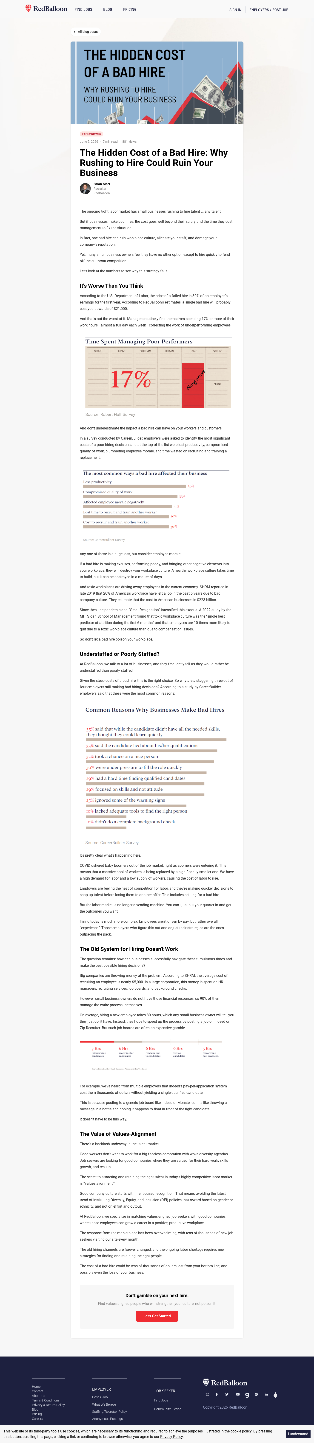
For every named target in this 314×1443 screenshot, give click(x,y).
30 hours (154, 1015)
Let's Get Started (157, 1316)
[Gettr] (275, 1395)
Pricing (37, 1414)
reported (217, 587)
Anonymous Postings (107, 1419)
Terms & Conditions (46, 1400)
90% (203, 998)
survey (92, 438)
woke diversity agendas (209, 1154)
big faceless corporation (161, 1154)
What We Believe (104, 1404)
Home (36, 1386)
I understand (298, 1434)
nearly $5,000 (132, 982)
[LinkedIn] (266, 1395)
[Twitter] (227, 1395)
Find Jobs (161, 1400)
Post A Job (100, 1397)
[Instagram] (207, 1395)
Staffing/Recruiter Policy (109, 1411)
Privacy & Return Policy (48, 1405)
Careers (37, 1419)
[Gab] (247, 1395)
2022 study (211, 610)
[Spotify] (256, 1395)
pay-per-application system (205, 1086)
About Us (38, 1396)
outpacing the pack (95, 934)
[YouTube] (238, 1395)
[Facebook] (217, 1395)
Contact (37, 1391)
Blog (35, 1409)
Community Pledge (167, 1409)
